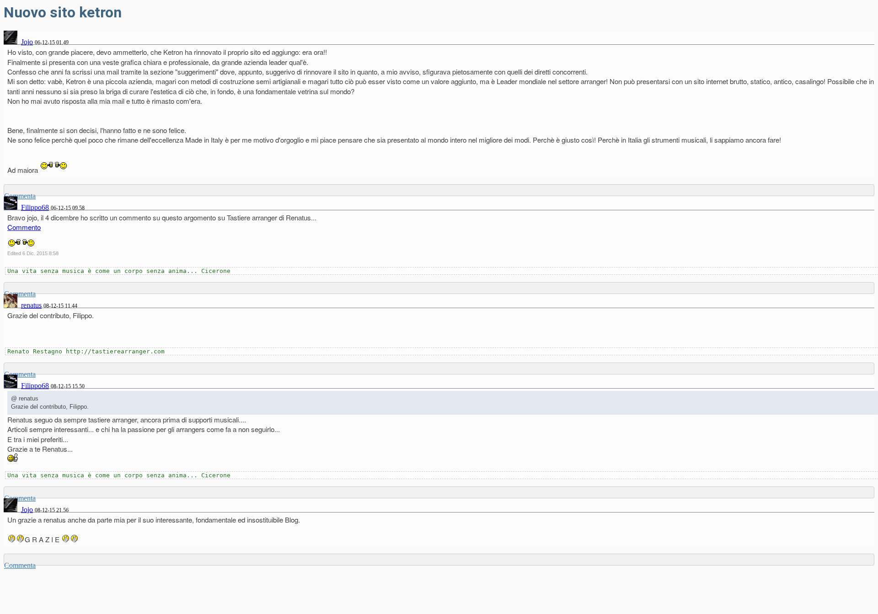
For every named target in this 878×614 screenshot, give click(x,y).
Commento (24, 227)
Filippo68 (35, 207)
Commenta (20, 565)
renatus (31, 305)
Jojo (27, 42)
